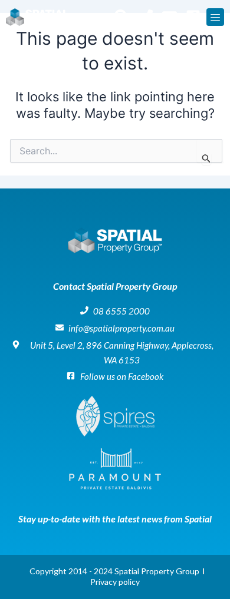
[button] (215, 17)
